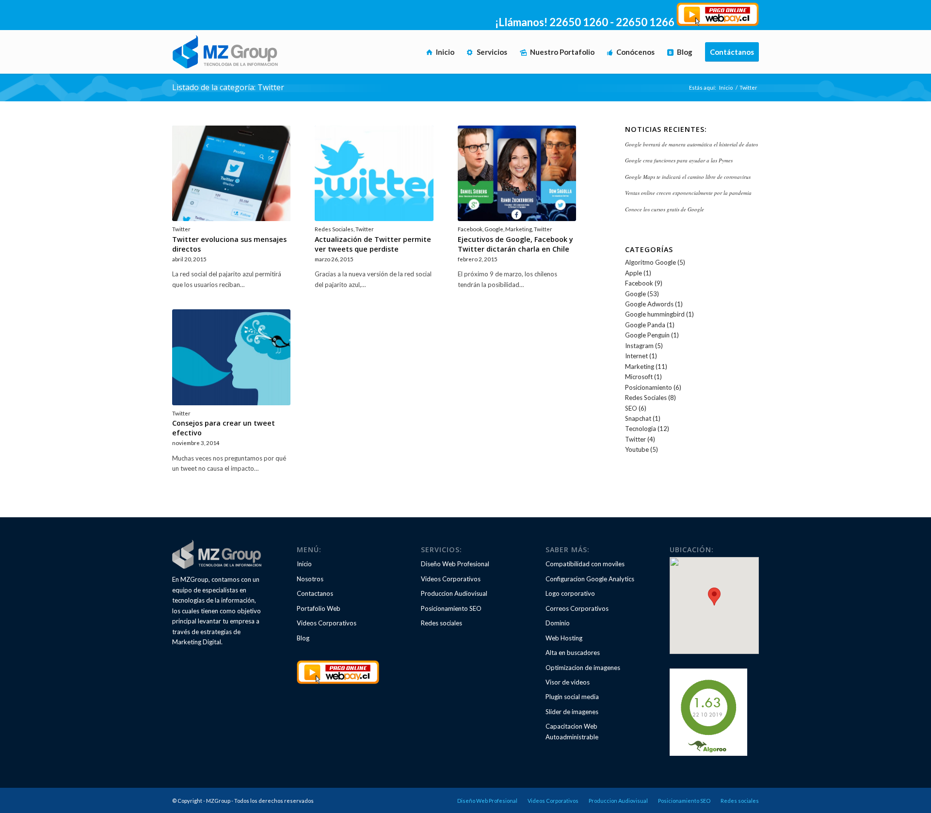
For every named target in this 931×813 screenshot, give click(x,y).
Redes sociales (441, 623)
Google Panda (645, 325)
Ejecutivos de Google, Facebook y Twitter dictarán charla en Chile (515, 244)
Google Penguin (647, 335)
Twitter (181, 228)
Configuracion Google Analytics (590, 579)
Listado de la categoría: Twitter (228, 87)
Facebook (470, 228)
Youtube (637, 449)
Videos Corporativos (326, 623)
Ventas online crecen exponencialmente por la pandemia (688, 192)
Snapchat (638, 418)
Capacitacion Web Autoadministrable (572, 731)
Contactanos (315, 593)
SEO (631, 408)
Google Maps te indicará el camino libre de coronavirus (688, 176)
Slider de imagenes (572, 712)
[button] (714, 597)
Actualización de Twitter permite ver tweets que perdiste (373, 244)
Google (493, 228)
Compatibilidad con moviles (585, 564)
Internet (636, 356)
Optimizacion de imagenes (583, 667)
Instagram (639, 346)
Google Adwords (649, 304)
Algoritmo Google (650, 262)
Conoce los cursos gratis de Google (664, 209)
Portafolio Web (318, 608)
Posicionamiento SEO (451, 608)
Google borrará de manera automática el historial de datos (691, 144)
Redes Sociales (334, 228)
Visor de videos (568, 682)
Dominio (558, 623)
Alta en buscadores (573, 652)
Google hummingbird (655, 314)
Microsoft (639, 377)
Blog (303, 638)
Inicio (726, 87)
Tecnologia (640, 428)
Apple (633, 273)
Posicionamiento (648, 387)
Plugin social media (572, 697)
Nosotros (310, 579)
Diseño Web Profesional (455, 564)
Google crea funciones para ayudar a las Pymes (679, 160)
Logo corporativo (570, 593)
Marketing (518, 228)
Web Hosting (564, 638)
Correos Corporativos (577, 608)
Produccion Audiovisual (454, 593)
